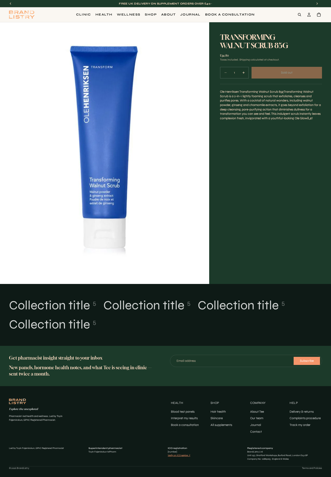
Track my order (300, 425)
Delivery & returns (302, 411)
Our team (256, 418)
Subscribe (307, 361)
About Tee (257, 411)
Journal (255, 425)
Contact (256, 431)
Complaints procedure (305, 418)
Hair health (218, 411)
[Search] (299, 15)
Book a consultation (185, 425)
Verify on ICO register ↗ (179, 455)
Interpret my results (184, 418)
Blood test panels (183, 411)
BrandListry (23, 468)
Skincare (217, 418)
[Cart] (319, 15)
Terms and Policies (312, 468)
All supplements (221, 425)
